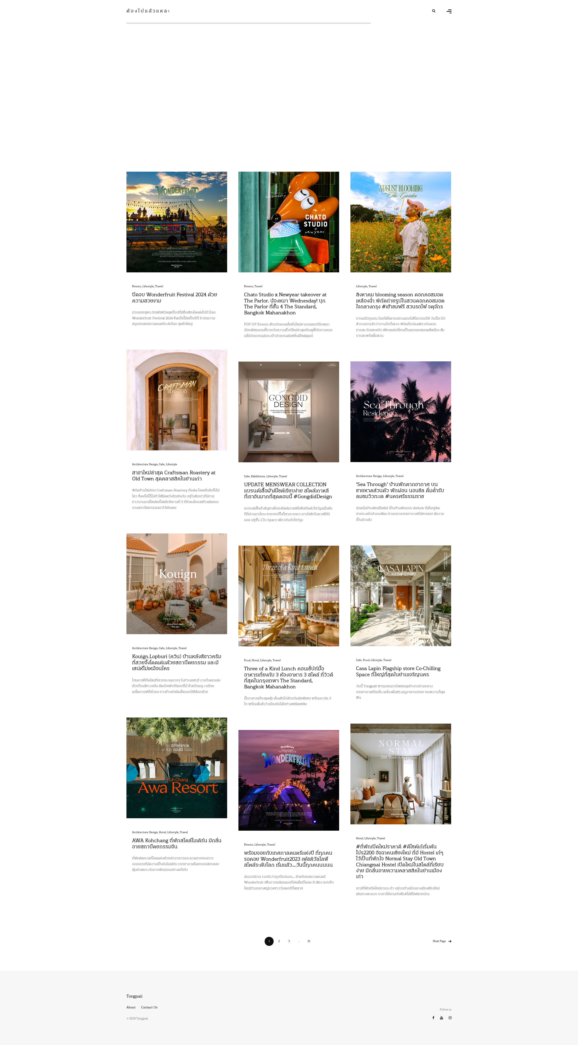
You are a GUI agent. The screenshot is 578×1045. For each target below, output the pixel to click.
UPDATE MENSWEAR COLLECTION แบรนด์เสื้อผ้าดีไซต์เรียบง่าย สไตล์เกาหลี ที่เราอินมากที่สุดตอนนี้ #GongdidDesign (288, 491)
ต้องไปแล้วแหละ (148, 11)
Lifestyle (148, 286)
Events (136, 286)
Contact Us (149, 1007)
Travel (159, 286)
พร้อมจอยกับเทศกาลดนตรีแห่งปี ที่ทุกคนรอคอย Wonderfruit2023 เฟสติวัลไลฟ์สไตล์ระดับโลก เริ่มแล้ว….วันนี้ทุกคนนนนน (288, 859)
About (130, 1007)
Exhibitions (258, 476)
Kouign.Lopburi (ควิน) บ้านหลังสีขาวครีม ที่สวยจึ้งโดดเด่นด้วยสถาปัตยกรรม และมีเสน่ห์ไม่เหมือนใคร (176, 662)
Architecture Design (145, 464)
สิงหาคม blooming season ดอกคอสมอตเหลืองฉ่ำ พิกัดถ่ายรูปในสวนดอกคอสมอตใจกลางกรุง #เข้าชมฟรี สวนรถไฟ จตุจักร (400, 301)
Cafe (162, 464)
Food (366, 660)
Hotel (255, 660)
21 (309, 941)
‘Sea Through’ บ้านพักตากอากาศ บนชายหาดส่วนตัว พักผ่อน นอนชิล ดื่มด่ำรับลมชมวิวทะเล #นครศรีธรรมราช (400, 490)
